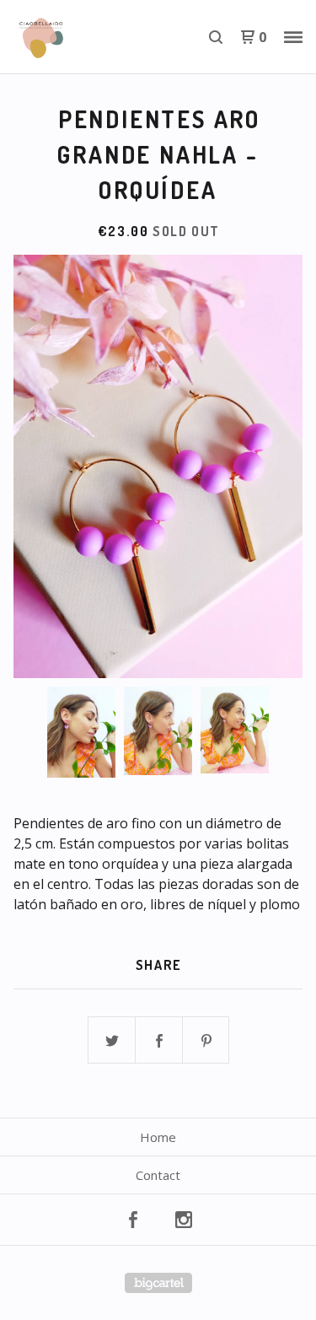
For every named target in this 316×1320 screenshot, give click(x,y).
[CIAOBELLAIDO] (85, 37)
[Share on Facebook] (159, 1040)
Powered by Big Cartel (158, 1283)
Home (158, 1137)
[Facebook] (133, 1219)
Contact (158, 1174)
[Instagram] (183, 1219)
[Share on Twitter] (112, 1040)
